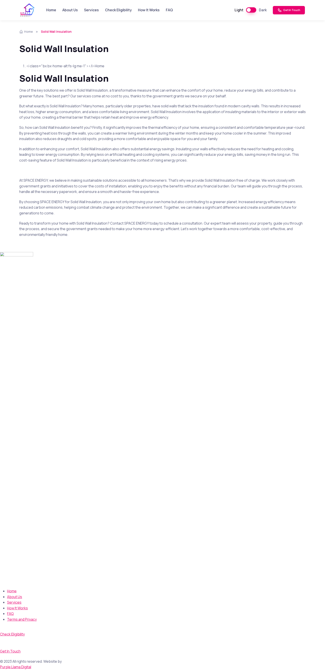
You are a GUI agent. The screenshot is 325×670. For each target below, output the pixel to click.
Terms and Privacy (22, 619)
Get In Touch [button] (10, 651)
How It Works (149, 10)
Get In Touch (291, 10)
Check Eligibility (118, 10)
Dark (263, 10)
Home (51, 10)
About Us (70, 10)
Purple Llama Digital (15, 666)
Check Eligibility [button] (12, 634)
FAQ (169, 10)
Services (91, 10)
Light (239, 10)
